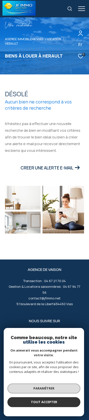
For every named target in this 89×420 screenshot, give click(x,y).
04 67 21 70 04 (55, 281)
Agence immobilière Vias (24, 39)
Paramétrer (43, 388)
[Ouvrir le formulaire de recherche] (69, 8)
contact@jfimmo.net (44, 298)
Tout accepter (44, 402)
